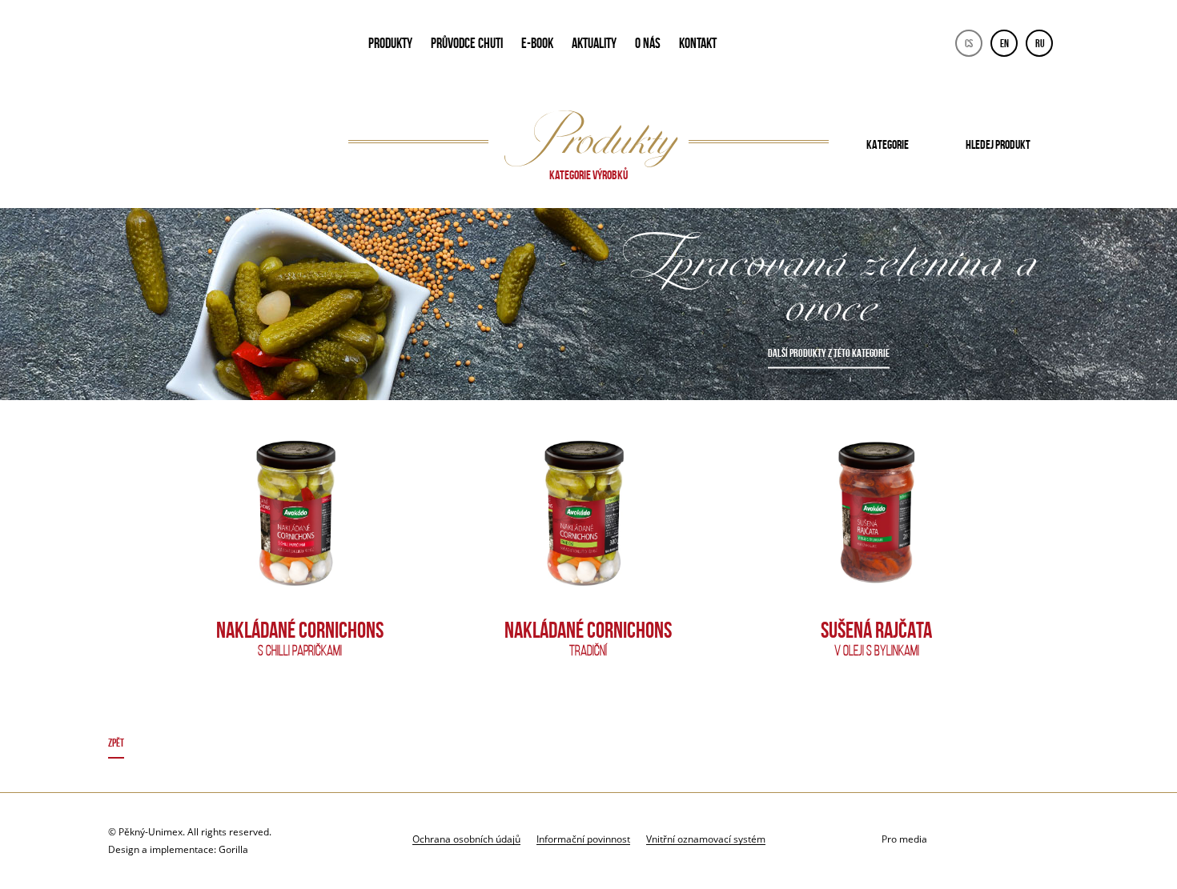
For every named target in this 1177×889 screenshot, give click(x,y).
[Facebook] (1014, 840)
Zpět (116, 742)
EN (1004, 43)
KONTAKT (698, 43)
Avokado (217, 46)
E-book (537, 43)
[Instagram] (1054, 840)
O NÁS (648, 43)
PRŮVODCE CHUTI (467, 43)
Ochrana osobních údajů (466, 838)
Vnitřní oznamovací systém (705, 838)
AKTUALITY (594, 43)
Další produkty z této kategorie (829, 352)
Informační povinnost (583, 838)
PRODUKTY (390, 43)
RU (1040, 43)
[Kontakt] (974, 840)
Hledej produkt (998, 144)
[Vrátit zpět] (589, 745)
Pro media (904, 839)
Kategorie (887, 144)
